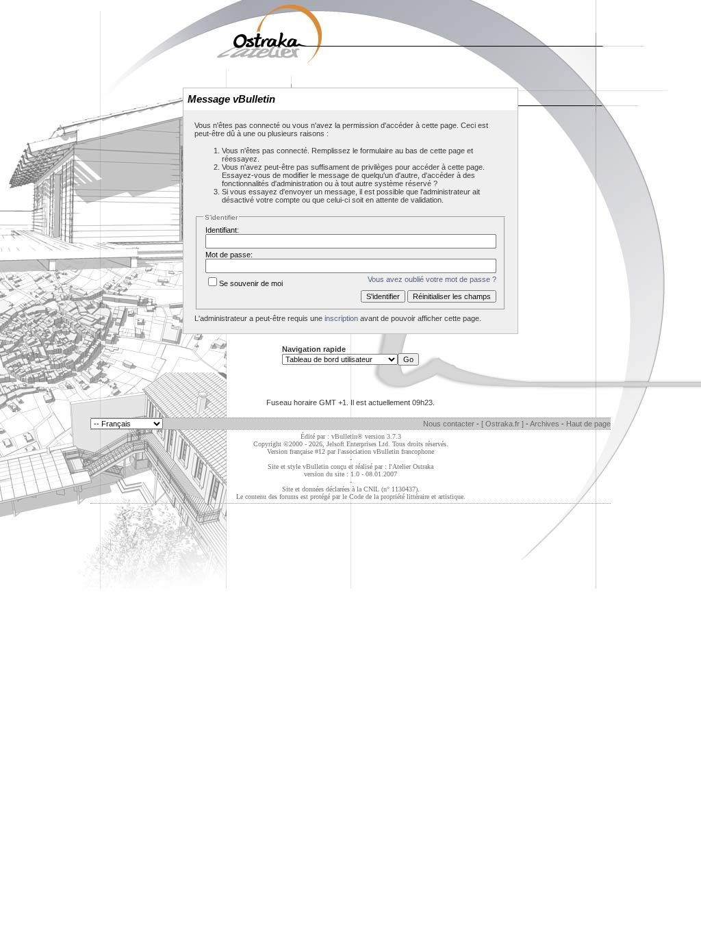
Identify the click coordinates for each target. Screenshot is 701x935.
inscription (341, 318)
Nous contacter (448, 424)
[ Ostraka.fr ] (502, 424)
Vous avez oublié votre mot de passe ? (432, 279)
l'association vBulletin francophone (385, 451)
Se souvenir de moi (251, 283)
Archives (544, 424)
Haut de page (588, 424)
